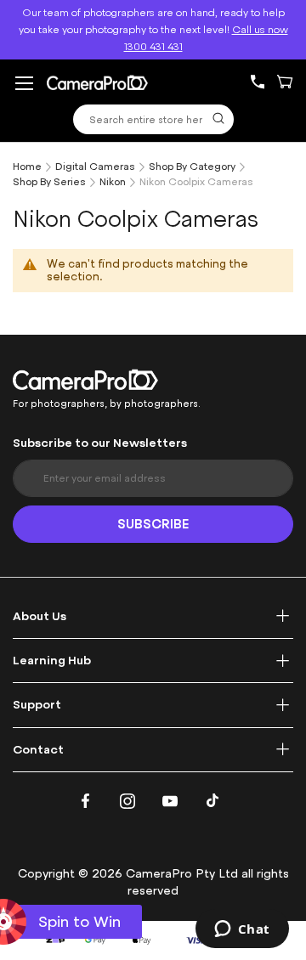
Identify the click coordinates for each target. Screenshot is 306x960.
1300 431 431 (264, 82)
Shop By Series (49, 182)
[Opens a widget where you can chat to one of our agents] (242, 930)
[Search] (218, 118)
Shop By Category (192, 166)
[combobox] (153, 119)
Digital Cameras (95, 166)
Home (27, 166)
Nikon (112, 182)
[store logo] (97, 82)
